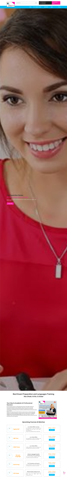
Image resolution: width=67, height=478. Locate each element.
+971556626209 (43, 3)
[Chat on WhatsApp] (64, 472)
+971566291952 (43, 2)
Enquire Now (10, 203)
